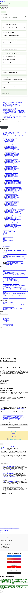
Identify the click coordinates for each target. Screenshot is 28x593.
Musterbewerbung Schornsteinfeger (12, 212)
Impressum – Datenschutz (5, 523)
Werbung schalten (6, 241)
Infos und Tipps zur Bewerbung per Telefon (15, 250)
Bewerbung (2, 1)
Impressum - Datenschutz (8, 240)
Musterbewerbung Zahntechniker (12, 223)
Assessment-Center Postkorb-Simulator (11, 35)
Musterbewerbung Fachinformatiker (12, 161)
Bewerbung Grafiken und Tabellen (10, 138)
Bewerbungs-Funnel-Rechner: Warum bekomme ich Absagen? (14, 28)
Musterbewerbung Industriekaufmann (13, 182)
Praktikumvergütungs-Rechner (10, 49)
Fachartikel (5, 134)
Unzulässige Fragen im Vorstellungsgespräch (10, 582)
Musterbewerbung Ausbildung (9, 228)
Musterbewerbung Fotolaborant (11, 170)
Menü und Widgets (4, 6)
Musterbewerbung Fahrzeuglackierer (12, 163)
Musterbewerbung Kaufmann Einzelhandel (14, 189)
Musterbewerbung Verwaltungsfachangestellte (14, 222)
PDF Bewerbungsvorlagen (8, 139)
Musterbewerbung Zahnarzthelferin (12, 224)
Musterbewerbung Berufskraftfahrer (12, 149)
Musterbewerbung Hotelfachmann (12, 180)
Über (1, 443)
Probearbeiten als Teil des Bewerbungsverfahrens (13, 415)
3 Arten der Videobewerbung (12, 262)
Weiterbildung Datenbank (8, 325)
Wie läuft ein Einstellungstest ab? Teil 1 (11, 282)
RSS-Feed (5, 234)
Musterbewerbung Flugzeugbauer (12, 168)
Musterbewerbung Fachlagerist (11, 162)
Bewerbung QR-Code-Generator (10, 72)
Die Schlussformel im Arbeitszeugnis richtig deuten (13, 110)
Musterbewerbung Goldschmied (11, 178)
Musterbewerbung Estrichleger (11, 160)
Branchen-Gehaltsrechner (8, 45)
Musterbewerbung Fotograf (10, 169)
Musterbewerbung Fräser (10, 171)
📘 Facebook (14, 555)
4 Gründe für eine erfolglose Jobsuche (15, 261)
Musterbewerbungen (4, 525)
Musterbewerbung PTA (10, 208)
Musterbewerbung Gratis (10, 141)
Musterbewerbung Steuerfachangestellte (13, 213)
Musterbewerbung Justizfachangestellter (13, 188)
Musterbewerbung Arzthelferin (11, 145)
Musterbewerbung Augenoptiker (12, 142)
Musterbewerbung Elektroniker (11, 159)
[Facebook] (24, 448)
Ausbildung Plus (6, 319)
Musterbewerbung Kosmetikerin (11, 195)
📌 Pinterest (14, 561)
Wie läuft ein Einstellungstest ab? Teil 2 (11, 284)
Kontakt (4, 239)
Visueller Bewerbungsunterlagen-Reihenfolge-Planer (14, 69)
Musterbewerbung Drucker (10, 157)
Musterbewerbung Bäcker (10, 148)
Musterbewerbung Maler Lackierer (12, 197)
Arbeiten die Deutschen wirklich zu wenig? (11, 104)
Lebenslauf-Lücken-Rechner (9, 56)
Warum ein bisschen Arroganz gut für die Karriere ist (13, 273)
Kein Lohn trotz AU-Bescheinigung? (10, 108)
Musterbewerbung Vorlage (8, 140)
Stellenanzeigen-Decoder (8, 42)
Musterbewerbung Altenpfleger (11, 146)
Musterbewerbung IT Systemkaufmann (13, 187)
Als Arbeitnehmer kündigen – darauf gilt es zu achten (12, 584)
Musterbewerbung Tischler (10, 218)
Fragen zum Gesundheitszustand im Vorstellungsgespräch (14, 111)
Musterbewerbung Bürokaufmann (12, 153)
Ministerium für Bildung (8, 324)
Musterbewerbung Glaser (10, 177)
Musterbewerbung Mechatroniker (12, 201)
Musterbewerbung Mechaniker (11, 199)
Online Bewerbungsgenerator (9, 59)
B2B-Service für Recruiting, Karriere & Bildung (10, 528)
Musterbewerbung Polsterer (11, 206)
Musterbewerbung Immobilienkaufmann (13, 181)
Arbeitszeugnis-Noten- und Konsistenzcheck (12, 65)
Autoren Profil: (10, 447)
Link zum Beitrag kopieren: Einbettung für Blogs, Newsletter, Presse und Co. (14, 425)
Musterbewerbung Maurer (10, 198)
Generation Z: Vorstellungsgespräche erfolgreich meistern (14, 116)
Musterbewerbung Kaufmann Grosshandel (14, 190)
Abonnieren (3, 127)
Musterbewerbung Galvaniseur (11, 173)
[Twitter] (26, 448)
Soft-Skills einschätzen (8, 82)
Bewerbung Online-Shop (8, 237)
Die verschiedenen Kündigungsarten (18, 581)
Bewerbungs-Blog (6, 246)
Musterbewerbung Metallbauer (11, 203)
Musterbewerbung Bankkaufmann (12, 147)
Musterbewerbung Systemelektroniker (13, 215)
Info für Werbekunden (4, 530)
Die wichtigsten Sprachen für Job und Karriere (12, 419)
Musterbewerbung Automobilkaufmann (13, 143)
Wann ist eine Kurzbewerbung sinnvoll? (11, 268)
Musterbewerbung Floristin (10, 167)
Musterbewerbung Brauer (10, 152)
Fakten (4, 303)
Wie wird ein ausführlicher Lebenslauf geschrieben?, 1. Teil (15, 288)
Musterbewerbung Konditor (11, 194)
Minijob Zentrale (6, 320)
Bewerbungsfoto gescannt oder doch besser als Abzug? (14, 583)
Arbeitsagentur (6, 318)
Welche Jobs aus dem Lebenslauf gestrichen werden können (15, 281)
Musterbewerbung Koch (10, 192)
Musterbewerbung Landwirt (11, 196)
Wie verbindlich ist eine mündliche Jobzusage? (12, 287)
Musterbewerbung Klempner (11, 191)
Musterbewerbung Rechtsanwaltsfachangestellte (15, 209)
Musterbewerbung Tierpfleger (11, 217)
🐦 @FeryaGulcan (14, 572)
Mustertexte (5, 232)
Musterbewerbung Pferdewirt (11, 205)
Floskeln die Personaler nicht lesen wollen (11, 418)
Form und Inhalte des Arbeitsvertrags (8, 579)
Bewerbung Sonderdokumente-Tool (10, 62)
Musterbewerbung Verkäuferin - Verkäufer (14, 220)
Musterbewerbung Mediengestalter (12, 202)
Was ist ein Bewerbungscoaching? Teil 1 (11, 279)
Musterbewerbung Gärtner (10, 174)
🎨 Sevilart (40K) (14, 567)
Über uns (4, 238)
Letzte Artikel (6, 443)
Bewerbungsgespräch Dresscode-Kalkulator (12, 79)
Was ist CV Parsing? (7, 115)
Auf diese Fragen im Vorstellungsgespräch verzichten (13, 417)
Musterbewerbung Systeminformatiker (13, 216)
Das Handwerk (6, 322)
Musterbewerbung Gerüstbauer (11, 176)
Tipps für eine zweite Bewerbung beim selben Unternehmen (15, 106)
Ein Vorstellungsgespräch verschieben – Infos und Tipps (14, 298)
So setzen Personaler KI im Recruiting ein (11, 117)
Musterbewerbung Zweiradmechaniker (13, 225)
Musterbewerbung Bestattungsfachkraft (13, 150)
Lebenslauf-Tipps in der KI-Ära (9, 109)
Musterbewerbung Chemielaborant (12, 154)
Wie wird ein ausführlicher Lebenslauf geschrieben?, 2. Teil (15, 289)
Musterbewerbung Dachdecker (11, 155)
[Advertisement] (14, 342)
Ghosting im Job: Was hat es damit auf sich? (12, 105)
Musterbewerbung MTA (10, 204)
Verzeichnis (5, 233)
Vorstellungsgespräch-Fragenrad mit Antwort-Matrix (13, 86)
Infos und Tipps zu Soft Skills (9, 413)
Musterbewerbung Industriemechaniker (13, 184)
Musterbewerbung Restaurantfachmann (13, 211)
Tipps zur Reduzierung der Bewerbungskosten (12, 416)
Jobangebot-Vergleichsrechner (9, 24)
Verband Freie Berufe (7, 321)
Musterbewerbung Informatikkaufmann (13, 185)
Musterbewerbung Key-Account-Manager (14, 227)
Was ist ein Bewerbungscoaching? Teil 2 (11, 280)
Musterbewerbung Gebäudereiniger (12, 175)
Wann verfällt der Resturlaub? (9, 272)
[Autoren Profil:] (3, 448)
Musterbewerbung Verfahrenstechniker (13, 219)
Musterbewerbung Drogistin (11, 156)
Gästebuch (5, 235)
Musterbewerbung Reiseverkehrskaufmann (14, 210)
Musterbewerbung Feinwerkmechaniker (13, 164)
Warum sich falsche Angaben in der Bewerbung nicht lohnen (15, 277)
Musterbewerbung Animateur (11, 226)
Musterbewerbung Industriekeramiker (13, 183)
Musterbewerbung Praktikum (9, 231)
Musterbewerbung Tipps (8, 230)
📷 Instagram (14, 558)
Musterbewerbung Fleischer (11, 166)
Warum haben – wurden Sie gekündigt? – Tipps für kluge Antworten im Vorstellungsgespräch (14, 275)
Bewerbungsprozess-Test (8, 32)
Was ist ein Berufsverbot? (8, 278)
